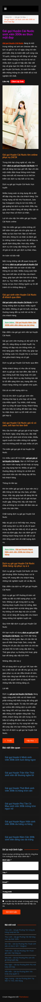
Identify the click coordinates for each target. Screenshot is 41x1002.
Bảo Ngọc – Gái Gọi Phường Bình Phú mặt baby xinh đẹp (20, 965)
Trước (9, 740)
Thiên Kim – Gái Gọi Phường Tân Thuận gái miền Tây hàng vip (19, 952)
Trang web (7, 891)
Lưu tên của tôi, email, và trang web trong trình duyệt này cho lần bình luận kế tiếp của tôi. (20, 903)
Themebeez (23, 997)
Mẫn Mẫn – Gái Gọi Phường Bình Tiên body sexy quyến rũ (19, 972)
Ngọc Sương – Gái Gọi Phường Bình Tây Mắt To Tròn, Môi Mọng (19, 979)
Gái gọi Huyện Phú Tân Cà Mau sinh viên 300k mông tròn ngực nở (20, 806)
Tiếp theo (30, 740)
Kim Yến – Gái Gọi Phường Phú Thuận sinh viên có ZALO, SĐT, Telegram (20, 945)
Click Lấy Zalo (18, 81)
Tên (5, 872)
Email (5, 882)
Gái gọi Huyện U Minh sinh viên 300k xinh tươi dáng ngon (20, 758)
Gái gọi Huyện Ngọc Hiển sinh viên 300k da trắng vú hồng (20, 822)
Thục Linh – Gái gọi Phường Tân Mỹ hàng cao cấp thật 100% (20, 938)
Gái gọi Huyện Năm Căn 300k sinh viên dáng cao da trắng (20, 838)
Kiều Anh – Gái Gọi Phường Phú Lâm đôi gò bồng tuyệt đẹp (20, 959)
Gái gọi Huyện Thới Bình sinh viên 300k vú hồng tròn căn (19, 789)
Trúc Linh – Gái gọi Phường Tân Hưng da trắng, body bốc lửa (20, 931)
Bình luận (7, 860)
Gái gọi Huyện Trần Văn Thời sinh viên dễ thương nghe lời (19, 774)
